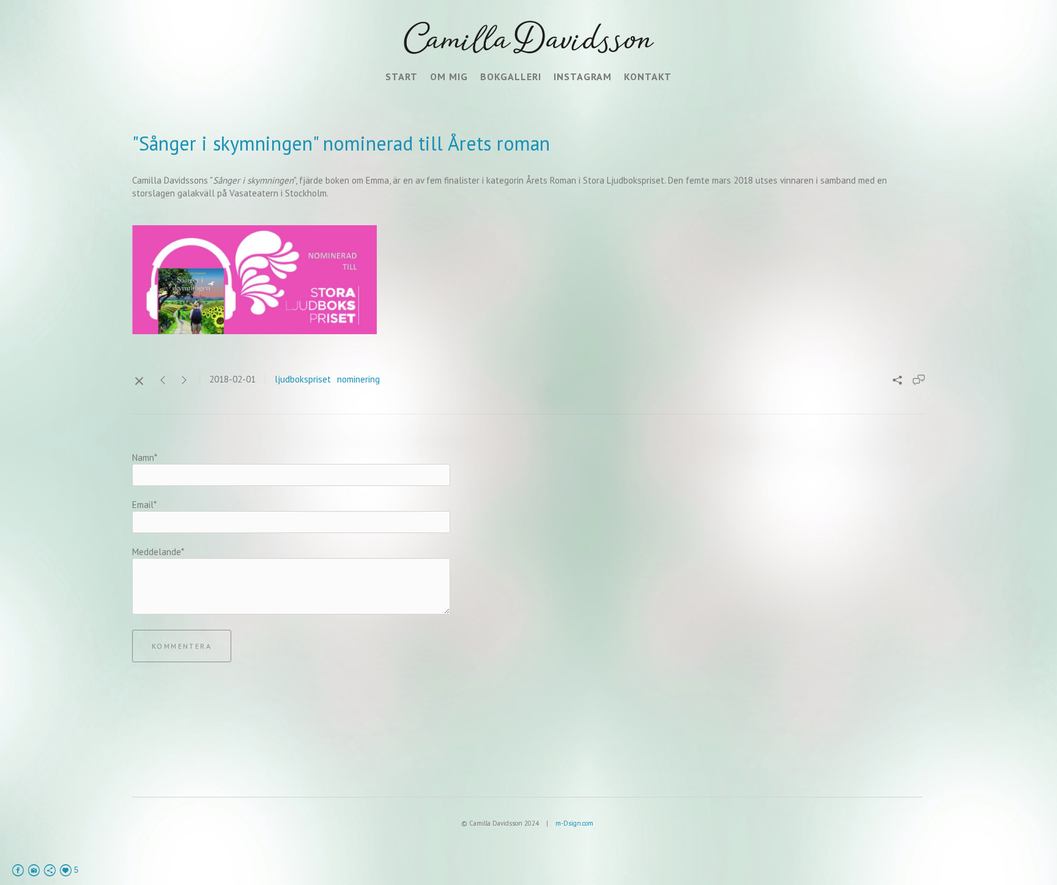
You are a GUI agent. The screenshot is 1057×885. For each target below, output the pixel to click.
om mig (449, 76)
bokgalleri (510, 76)
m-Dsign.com (574, 823)
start (401, 76)
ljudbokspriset (303, 379)
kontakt (648, 76)
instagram (583, 76)
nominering (358, 379)
